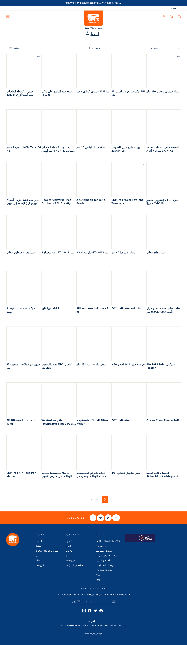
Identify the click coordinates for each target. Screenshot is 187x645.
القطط (39, 546)
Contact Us (101, 546)
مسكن (86, 28)
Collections (96, 28)
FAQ (98, 580)
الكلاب (39, 541)
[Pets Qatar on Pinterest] (101, 610)
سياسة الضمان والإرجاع (107, 555)
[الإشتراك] (114, 601)
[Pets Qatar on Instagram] (84, 610)
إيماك (68, 546)
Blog (98, 575)
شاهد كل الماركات (74, 565)
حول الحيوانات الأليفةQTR (108, 541)
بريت (68, 555)
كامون (68, 541)
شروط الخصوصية (104, 551)
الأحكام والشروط (103, 560)
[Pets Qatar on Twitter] (95, 610)
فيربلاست (70, 560)
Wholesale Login (104, 570)
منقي (16, 48)
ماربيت (69, 551)
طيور (38, 555)
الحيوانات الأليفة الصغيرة (47, 551)
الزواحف (40, 565)
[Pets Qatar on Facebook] (89, 610)
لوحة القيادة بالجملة (105, 565)
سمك (38, 560)
